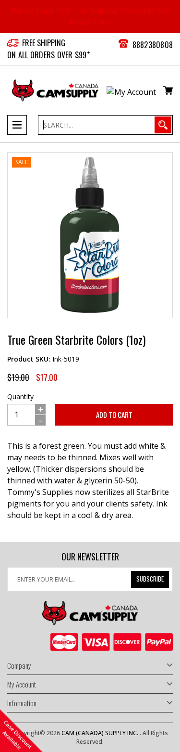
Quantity (20, 396)
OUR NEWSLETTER (90, 557)
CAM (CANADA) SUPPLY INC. (100, 733)
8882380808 (152, 45)
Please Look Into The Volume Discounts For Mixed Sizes (90, 16)
